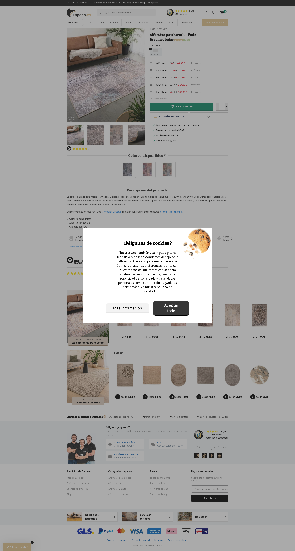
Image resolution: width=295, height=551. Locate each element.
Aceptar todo (171, 308)
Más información (127, 308)
